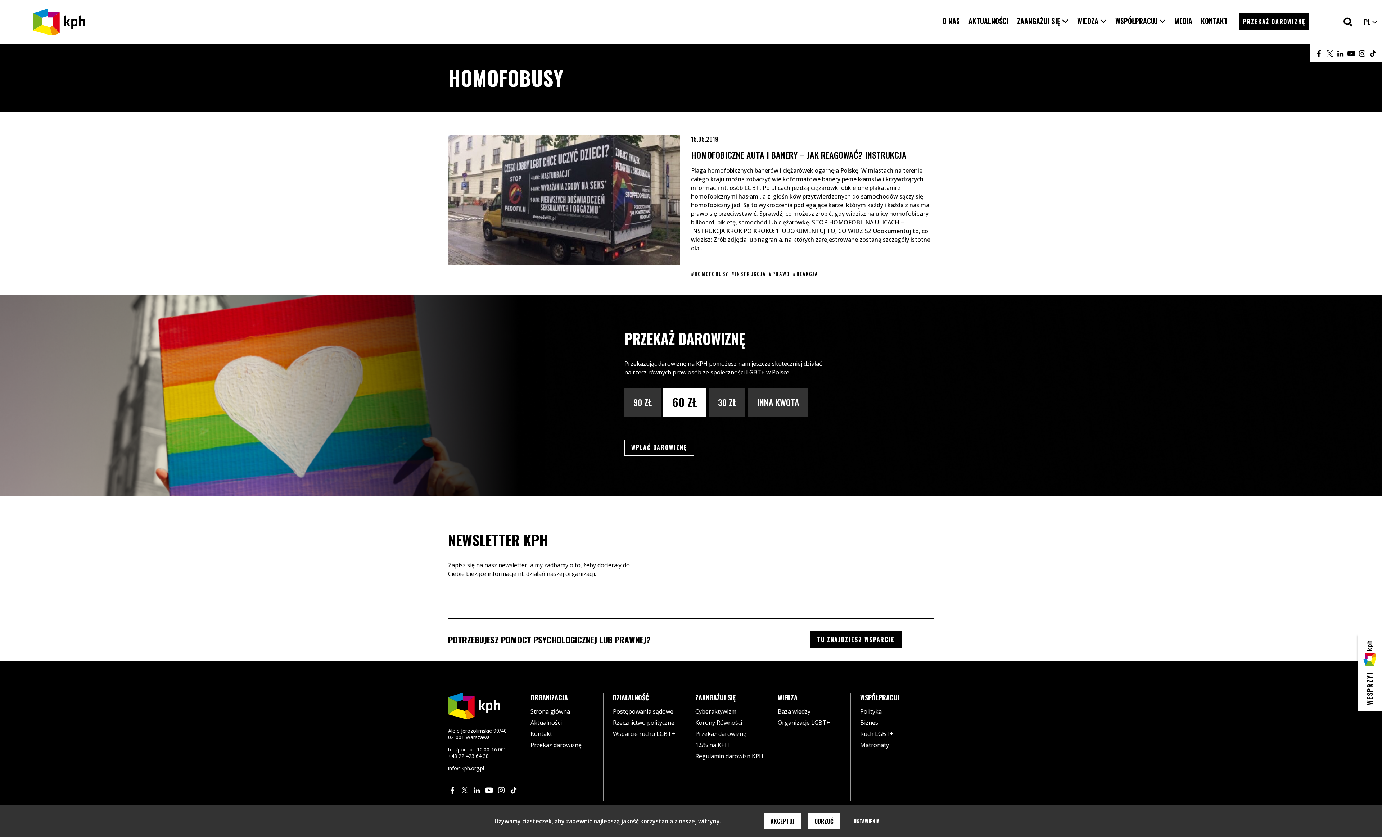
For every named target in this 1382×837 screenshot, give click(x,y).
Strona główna (550, 711)
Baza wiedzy (794, 711)
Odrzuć (824, 821)
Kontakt (541, 734)
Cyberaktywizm (715, 711)
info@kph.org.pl (466, 768)
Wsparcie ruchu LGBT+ (644, 734)
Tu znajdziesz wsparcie (856, 639)
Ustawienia (867, 821)
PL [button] (1371, 22)
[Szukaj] (1347, 22)
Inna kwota (778, 402)
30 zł (727, 402)
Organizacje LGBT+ (804, 723)
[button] (1042, 21)
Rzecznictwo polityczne (643, 723)
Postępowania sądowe (643, 711)
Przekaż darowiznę (556, 745)
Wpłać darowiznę (662, 447)
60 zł (684, 402)
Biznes (869, 723)
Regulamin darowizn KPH (729, 756)
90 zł (642, 402)
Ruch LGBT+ (877, 734)
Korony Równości (718, 723)
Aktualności (546, 723)
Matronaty (874, 745)
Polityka (871, 711)
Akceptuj (782, 821)
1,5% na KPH (712, 745)
